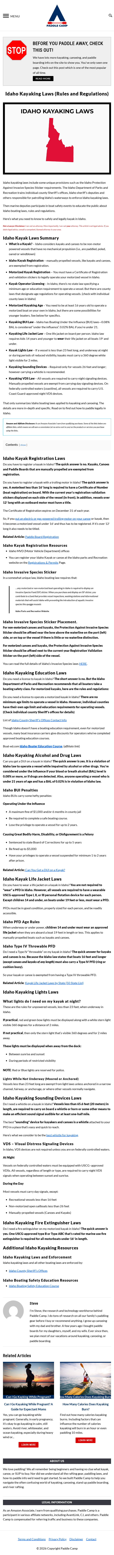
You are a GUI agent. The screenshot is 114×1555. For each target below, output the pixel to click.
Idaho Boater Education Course (41, 746)
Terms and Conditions (32, 1539)
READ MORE (43, 78)
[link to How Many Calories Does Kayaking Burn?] (85, 1380)
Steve (34, 1303)
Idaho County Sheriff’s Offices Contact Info (39, 720)
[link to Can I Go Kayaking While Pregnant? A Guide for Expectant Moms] (28, 1380)
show (23, 444)
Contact (91, 1539)
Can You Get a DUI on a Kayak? (45, 870)
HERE (83, 663)
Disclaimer (76, 1539)
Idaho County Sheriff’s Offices (28, 1270)
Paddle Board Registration (42, 536)
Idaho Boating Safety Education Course (34, 1286)
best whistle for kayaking (62, 1135)
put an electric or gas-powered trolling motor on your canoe (53, 518)
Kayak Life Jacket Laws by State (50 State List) (54, 983)
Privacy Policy (57, 1539)
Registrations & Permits (43, 562)
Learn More (28, 1444)
